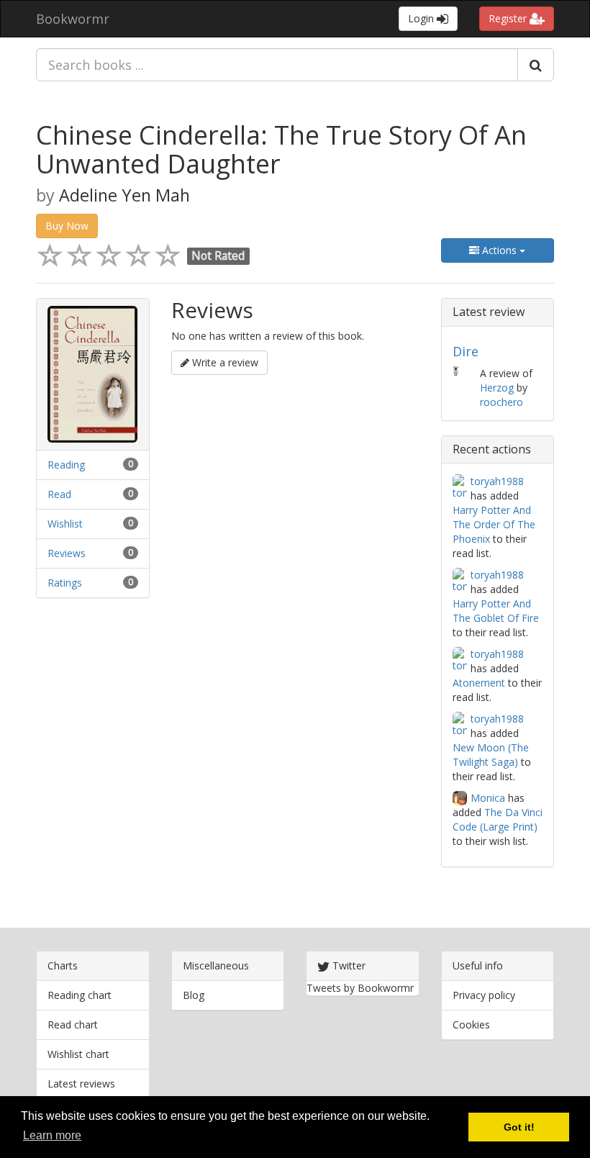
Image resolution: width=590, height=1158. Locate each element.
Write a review (223, 362)
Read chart (72, 1024)
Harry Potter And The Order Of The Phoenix (494, 524)
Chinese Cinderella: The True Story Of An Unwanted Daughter (281, 149)
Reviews (66, 553)
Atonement (479, 682)
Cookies (471, 1024)
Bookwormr (72, 18)
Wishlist (65, 523)
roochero (501, 402)
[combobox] (277, 64)
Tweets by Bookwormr (360, 988)
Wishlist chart (78, 1054)
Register (509, 18)
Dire (465, 351)
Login (422, 18)
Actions (499, 250)
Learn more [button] (52, 1135)
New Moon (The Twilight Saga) (491, 755)
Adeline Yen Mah (124, 195)
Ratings (64, 582)
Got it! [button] (519, 1127)
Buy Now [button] (66, 225)
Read (59, 494)
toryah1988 (497, 481)
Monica (488, 798)
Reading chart (79, 995)
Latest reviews (81, 1083)
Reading (66, 464)
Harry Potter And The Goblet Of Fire (496, 611)
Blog (193, 995)
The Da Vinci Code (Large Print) (498, 819)
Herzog (497, 387)
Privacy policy (484, 995)
